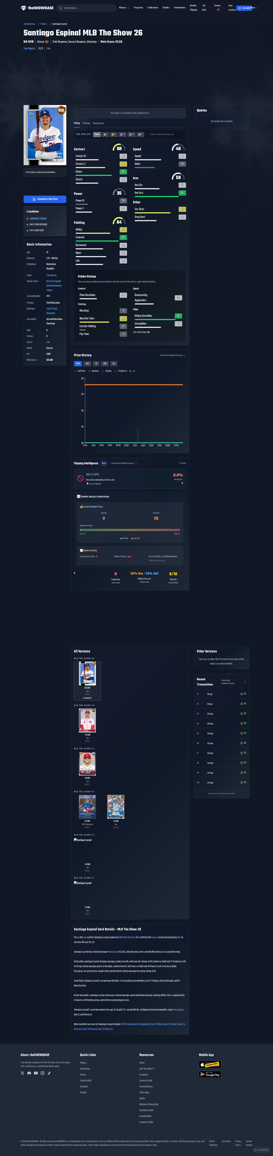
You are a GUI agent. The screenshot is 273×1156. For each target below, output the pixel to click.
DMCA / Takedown (213, 1143)
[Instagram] (42, 1073)
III (124, 134)
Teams (83, 1075)
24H (78, 364)
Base (97, 134)
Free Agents (29, 48)
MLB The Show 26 (127, 937)
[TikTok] (49, 1073)
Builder (166, 8)
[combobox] (86, 8)
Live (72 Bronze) (105, 1029)
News (142, 1063)
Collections (152, 8)
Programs (138, 8)
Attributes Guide (146, 1110)
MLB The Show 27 (147, 1069)
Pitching (86, 123)
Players (44, 24)
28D (105, 364)
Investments (179, 8)
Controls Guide (145, 1081)
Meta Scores (98, 123)
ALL (114, 364)
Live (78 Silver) (156, 1024)
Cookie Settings (249, 1143)
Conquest (143, 1075)
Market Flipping (193, 8)
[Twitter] (22, 1073)
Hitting (77, 123)
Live (48, 48)
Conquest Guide (146, 1122)
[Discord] (29, 1073)
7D (96, 364)
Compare (84, 1087)
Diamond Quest (146, 1087)
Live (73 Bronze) (89, 1029)
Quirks (142, 1098)
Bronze (154, 937)
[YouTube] (36, 1073)
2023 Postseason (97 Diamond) (135, 1024)
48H (87, 364)
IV (133, 134)
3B (178, 937)
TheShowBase (29, 24)
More (252, 8)
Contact (83, 1092)
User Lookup (231, 8)
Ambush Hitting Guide (148, 1104)
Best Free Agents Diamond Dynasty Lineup (53, 285)
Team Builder (86, 1081)
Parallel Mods (145, 1116)
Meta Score (113, 952)
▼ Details (182, 463)
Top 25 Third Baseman (51, 311)
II (115, 134)
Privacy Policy (238, 1143)
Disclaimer (226, 1141)
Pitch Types (144, 1092)
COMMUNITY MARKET (38, 219)
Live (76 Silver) (170, 1024)
